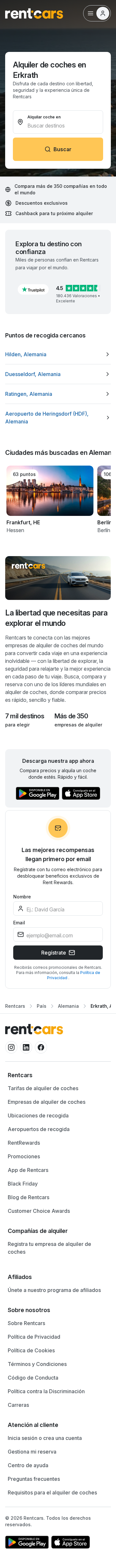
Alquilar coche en (44, 117)
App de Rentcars (28, 1170)
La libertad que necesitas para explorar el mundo (56, 618)
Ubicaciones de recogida (38, 1115)
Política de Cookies (31, 1350)
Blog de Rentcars (28, 1197)
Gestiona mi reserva (32, 1451)
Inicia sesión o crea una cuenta (45, 1438)
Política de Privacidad (34, 1337)
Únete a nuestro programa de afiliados (54, 1290)
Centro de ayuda (28, 1465)
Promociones (24, 1156)
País (41, 1006)
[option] (58, 354)
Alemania (68, 1006)
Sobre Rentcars (26, 1323)
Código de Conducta (33, 1377)
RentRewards (24, 1142)
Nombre (22, 896)
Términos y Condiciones (37, 1364)
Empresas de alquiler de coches (46, 1102)
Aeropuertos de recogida (39, 1129)
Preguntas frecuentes (34, 1479)
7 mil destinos (24, 716)
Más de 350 (71, 716)
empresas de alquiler (78, 724)
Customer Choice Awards (39, 1211)
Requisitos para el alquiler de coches (52, 1492)
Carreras (18, 1405)
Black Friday (23, 1183)
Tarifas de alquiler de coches (43, 1088)
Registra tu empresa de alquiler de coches (49, 1248)
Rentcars (15, 1006)
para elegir (17, 724)
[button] (33, 289)
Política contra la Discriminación (46, 1391)
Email (19, 922)
